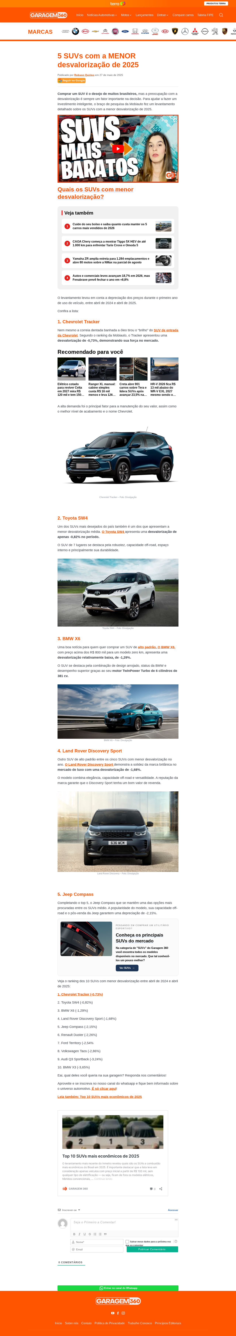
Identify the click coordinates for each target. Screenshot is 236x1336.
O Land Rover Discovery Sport (89, 764)
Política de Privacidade (110, 1323)
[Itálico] (79, 1234)
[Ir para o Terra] (118, 3)
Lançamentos (144, 15)
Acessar (172, 1210)
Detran (161, 15)
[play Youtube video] (118, 149)
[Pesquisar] (221, 15)
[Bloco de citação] (105, 1234)
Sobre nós (71, 1323)
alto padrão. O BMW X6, (156, 647)
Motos (125, 15)
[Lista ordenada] (95, 1234)
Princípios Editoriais (168, 1323)
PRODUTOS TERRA (216, 3)
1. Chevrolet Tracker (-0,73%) (80, 994)
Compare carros (183, 15)
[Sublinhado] (84, 1234)
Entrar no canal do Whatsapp (120, 1288)
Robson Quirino (84, 74)
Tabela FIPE (205, 15)
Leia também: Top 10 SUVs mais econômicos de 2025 (100, 1097)
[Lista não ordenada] (100, 1234)
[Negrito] (74, 1234)
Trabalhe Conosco (140, 1323)
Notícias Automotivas (100, 15)
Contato (86, 1323)
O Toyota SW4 (113, 532)
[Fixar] (89, 1234)
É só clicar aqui (103, 1088)
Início (79, 15)
